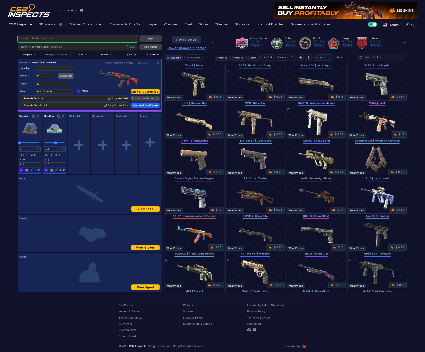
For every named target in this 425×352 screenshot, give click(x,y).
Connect (255, 45)
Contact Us (254, 323)
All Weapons (174, 57)
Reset (339, 57)
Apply (150, 38)
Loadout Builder (193, 317)
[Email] (254, 329)
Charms (188, 305)
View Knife (145, 209)
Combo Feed (127, 336)
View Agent (145, 287)
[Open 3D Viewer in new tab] (60, 24)
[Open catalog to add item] (79, 145)
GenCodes (126, 305)
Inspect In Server (130, 311)
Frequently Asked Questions (265, 305)
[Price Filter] (308, 57)
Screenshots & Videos (197, 323)
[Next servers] (404, 43)
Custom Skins (128, 330)
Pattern (282, 57)
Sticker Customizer (145, 91)
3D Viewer (125, 323)
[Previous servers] (212, 43)
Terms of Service (258, 317)
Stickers (188, 311)
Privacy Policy (256, 311)
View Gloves (145, 247)
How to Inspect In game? (187, 48)
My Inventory (193, 57)
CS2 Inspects (138, 346)
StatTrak (267, 57)
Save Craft (143, 62)
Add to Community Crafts (119, 62)
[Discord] (249, 329)
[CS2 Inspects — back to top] (29, 10)
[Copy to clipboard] (33, 116)
